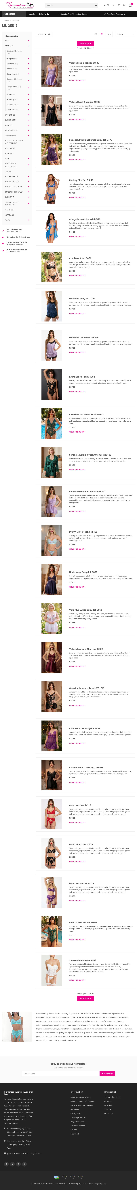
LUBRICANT (9, 197)
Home (6, 20)
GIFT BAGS (9, 215)
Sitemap (74, 1129)
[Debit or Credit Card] (64, 1177)
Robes (11, 94)
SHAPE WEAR (10, 135)
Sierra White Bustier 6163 (82, 960)
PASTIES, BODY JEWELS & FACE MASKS (14, 141)
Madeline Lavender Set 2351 (84, 337)
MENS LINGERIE (11, 130)
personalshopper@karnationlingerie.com (24, 1153)
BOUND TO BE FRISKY (13, 186)
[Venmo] (80, 1177)
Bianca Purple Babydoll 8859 (84, 728)
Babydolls (13, 58)
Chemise (12, 63)
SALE (7, 158)
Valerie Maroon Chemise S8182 (86, 649)
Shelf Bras (12, 109)
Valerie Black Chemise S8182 (84, 102)
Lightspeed (83, 1183)
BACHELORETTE (11, 176)
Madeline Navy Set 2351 (82, 298)
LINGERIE (9, 45)
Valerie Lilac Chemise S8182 (84, 62)
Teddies (12, 69)
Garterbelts (13, 104)
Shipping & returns (78, 1117)
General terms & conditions (82, 1105)
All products (108, 1113)
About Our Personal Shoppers (83, 1101)
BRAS (7, 40)
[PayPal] (72, 1177)
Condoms (9, 210)
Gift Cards (44, 14)
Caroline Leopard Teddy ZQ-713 (86, 688)
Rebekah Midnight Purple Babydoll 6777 (90, 139)
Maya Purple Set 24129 (81, 883)
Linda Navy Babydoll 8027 (83, 572)
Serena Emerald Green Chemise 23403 (90, 454)
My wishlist (108, 1105)
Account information (112, 1097)
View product (77, 80)
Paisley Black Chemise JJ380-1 (86, 767)
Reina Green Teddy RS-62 (83, 922)
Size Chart (75, 1134)
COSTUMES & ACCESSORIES (10, 164)
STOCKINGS (10, 115)
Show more (85, 43)
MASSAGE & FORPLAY (13, 192)
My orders (108, 1101)
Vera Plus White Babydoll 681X (85, 609)
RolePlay (12, 99)
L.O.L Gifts (9, 153)
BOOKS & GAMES (12, 181)
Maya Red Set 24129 (80, 805)
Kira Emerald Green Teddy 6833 (86, 414)
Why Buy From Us (78, 1121)
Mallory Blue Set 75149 (81, 180)
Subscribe (108, 1073)
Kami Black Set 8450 (80, 258)
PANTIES (8, 125)
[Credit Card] (56, 1177)
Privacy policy (76, 1113)
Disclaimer (75, 1109)
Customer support (78, 1125)
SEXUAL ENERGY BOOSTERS (11, 203)
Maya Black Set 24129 (81, 844)
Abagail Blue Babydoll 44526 (84, 219)
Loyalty (32, 14)
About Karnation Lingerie (81, 1097)
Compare (107, 1109)
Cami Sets (13, 74)
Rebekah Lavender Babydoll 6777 (87, 491)
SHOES (8, 171)
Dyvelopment (101, 1183)
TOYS (7, 220)
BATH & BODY (10, 120)
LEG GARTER (10, 148)
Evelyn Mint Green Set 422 (83, 531)
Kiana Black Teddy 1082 (82, 376)
